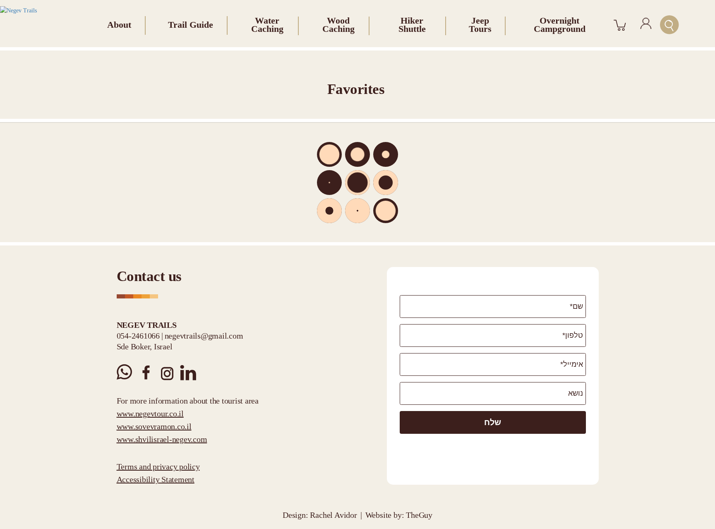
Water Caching (267, 25)
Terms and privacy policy (158, 466)
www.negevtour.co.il (150, 413)
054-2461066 (138, 335)
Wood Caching (338, 25)
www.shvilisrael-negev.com (162, 439)
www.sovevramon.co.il (154, 426)
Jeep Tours (480, 25)
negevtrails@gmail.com (204, 335)
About (119, 25)
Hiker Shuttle (412, 25)
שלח (492, 422)
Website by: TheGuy (398, 514)
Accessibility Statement (155, 479)
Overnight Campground (559, 25)
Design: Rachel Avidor (320, 514)
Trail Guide (190, 25)
